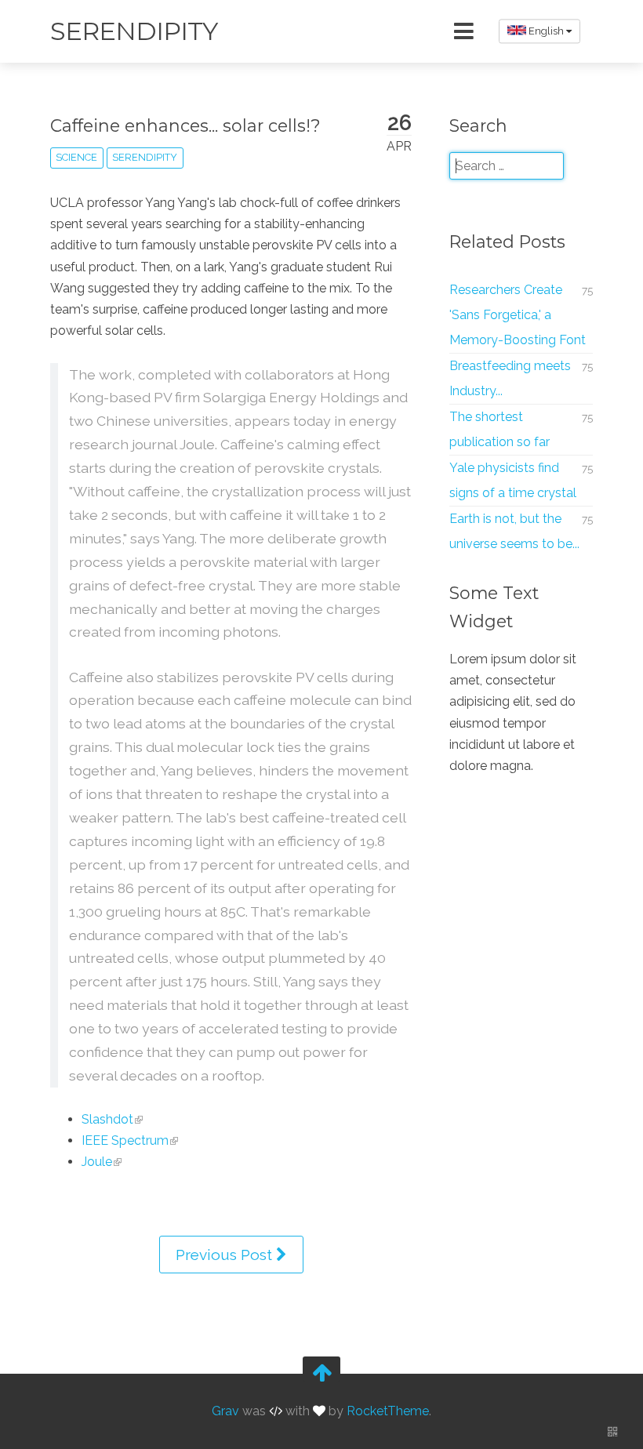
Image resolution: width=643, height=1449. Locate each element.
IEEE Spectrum (125, 1140)
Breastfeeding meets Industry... (510, 378)
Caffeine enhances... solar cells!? (185, 125)
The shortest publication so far (499, 429)
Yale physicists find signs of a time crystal (512, 480)
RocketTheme (388, 1411)
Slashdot (107, 1119)
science (76, 157)
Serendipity (133, 31)
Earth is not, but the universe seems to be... (514, 531)
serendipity (144, 157)
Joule (97, 1161)
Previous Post (226, 1254)
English (546, 31)
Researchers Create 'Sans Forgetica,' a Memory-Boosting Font (517, 314)
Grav (225, 1411)
